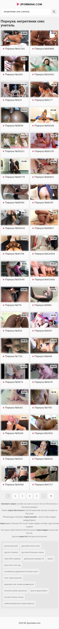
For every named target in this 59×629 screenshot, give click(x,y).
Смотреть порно (8, 503)
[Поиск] (54, 12)
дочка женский (11, 546)
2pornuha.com (30, 4)
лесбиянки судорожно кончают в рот (21, 571)
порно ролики (30, 517)
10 (51, 496)
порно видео (42, 530)
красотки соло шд (12, 565)
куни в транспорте (39, 590)
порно (3, 523)
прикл (50, 558)
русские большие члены (32, 552)
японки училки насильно (15, 590)
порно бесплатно (16, 510)
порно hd (23, 536)
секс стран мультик (13, 578)
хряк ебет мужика (12, 558)
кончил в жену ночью (13, 597)
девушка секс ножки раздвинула (19, 584)
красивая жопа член (30, 546)
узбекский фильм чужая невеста (19, 603)
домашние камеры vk (34, 558)
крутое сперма (11, 552)
